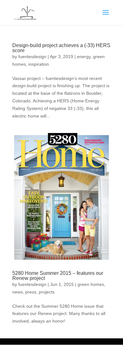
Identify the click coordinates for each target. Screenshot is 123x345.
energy (84, 56)
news (17, 291)
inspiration (38, 64)
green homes (91, 284)
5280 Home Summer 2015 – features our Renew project (57, 275)
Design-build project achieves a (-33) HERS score (61, 48)
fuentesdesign (32, 56)
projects (47, 291)
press (30, 291)
